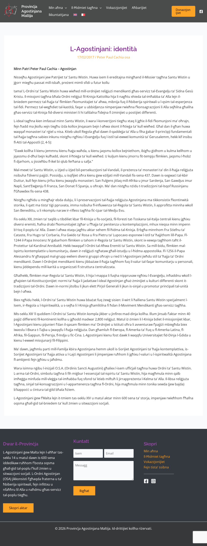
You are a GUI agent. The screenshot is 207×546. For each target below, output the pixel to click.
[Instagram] (153, 481)
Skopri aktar (18, 508)
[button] (183, 11)
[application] (65, 7)
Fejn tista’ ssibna (156, 467)
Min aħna (151, 451)
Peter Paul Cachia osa (113, 57)
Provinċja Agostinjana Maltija (31, 11)
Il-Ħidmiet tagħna (157, 456)
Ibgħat (84, 491)
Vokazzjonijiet (154, 462)
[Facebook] (201, 11)
